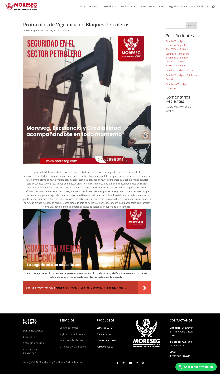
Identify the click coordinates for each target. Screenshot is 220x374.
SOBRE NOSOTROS (33, 330)
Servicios (108, 6)
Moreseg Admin (34, 30)
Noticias (65, 30)
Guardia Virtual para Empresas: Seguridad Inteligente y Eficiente (177, 45)
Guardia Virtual (199, 6)
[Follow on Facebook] (117, 362)
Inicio (82, 6)
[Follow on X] (143, 362)
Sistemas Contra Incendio (73, 346)
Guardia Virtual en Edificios (179, 70)
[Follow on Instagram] (123, 362)
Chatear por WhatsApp (199, 367)
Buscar (191, 25)
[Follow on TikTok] (136, 362)
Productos (126, 6)
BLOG (161, 6)
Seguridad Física (178, 6)
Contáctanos (147, 6)
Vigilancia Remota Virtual (72, 334)
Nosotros (94, 6)
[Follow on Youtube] (130, 362)
